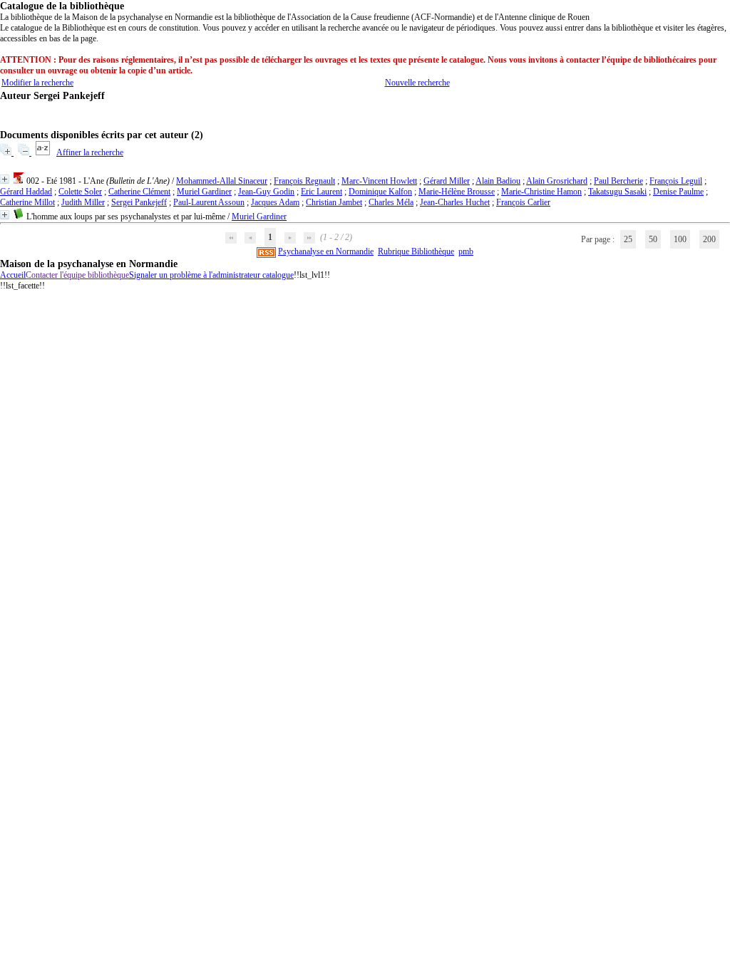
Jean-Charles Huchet (455, 202)
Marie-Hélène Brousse (456, 192)
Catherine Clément (139, 192)
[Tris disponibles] (44, 152)
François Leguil (675, 181)
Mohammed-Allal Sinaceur (221, 181)
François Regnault (304, 181)
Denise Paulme (678, 192)
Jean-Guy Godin (266, 192)
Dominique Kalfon (380, 192)
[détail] (4, 179)
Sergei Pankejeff (139, 202)
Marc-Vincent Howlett (379, 181)
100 (680, 239)
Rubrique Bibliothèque (416, 251)
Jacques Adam (275, 202)
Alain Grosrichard (556, 181)
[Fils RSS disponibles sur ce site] (266, 251)
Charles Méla (391, 202)
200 (709, 239)
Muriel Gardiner (204, 192)
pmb (465, 251)
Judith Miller (83, 202)
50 (653, 239)
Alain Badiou (497, 181)
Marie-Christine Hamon (541, 192)
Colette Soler (80, 192)
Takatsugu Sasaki (617, 192)
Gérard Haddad (26, 192)
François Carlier (523, 202)
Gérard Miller (446, 181)
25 (628, 239)
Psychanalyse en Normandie (326, 251)
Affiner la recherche (89, 152)
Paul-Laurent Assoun (209, 202)
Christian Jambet (334, 202)
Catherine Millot (27, 202)
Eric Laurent (321, 192)
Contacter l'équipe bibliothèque (77, 275)
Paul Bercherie (618, 181)
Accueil (13, 275)
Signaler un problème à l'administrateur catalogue (211, 275)
